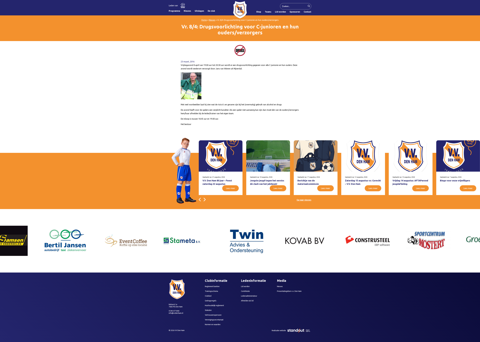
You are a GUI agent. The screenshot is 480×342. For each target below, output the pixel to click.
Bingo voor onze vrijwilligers (455, 180)
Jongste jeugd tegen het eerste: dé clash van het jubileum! (267, 182)
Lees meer (230, 188)
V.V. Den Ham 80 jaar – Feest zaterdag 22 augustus (217, 182)
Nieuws (212, 20)
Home (204, 20)
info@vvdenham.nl (176, 313)
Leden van (173, 5)
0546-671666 (174, 311)
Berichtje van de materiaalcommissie (308, 182)
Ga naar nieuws (304, 200)
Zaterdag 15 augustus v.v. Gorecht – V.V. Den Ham (363, 182)
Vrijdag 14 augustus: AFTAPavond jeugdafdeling (410, 182)
